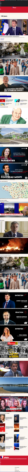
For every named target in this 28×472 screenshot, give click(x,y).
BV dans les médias (4, 200)
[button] (14, 11)
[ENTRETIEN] (11, 308)
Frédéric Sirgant (21, 101)
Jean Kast (21, 448)
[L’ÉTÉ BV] (7, 179)
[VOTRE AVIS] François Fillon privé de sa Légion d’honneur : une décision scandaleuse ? (10, 237)
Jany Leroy (21, 104)
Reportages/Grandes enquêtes (6, 41)
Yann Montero (21, 419)
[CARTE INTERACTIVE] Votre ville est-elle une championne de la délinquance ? (9, 198)
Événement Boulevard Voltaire (6, 395)
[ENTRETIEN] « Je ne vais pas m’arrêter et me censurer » (6, 341)
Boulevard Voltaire (7, 101)
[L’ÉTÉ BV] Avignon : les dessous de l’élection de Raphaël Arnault (7, 75)
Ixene (6, 104)
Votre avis (2, 220)
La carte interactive (4, 181)
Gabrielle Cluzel (7, 439)
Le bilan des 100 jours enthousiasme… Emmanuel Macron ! (9, 36)
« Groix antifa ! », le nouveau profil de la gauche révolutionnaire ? (7, 393)
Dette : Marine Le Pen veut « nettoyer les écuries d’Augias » (10, 0)
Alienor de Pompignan (8, 448)
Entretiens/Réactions (4, 291)
